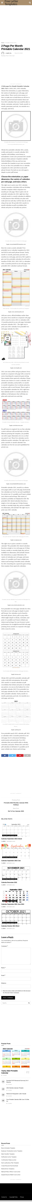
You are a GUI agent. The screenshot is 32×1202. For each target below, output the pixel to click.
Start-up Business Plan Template (10, 1163)
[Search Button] (29, 1003)
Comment (4, 946)
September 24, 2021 (11, 841)
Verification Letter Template (8, 1157)
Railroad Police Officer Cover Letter (10, 1171)
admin (4, 841)
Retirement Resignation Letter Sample (16, 1093)
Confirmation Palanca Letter (8, 1160)
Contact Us (4, 1197)
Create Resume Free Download (9, 1165)
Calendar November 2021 (9, 882)
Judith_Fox (8, 53)
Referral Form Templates (7, 1168)
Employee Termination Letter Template (11, 1151)
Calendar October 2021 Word (10, 926)
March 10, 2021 (19, 53)
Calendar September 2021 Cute (11, 860)
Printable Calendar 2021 (10, 42)
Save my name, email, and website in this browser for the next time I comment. (17, 991)
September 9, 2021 (11, 863)
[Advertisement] (16, 23)
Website (3, 983)
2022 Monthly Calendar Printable (14, 1088)
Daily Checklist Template (8, 1154)
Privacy (22, 1197)
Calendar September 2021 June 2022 (12, 904)
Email (3, 975)
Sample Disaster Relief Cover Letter (10, 1174)
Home (2, 42)
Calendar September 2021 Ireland (11, 839)
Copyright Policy (13, 1197)
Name (3, 967)
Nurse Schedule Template (8, 1148)
